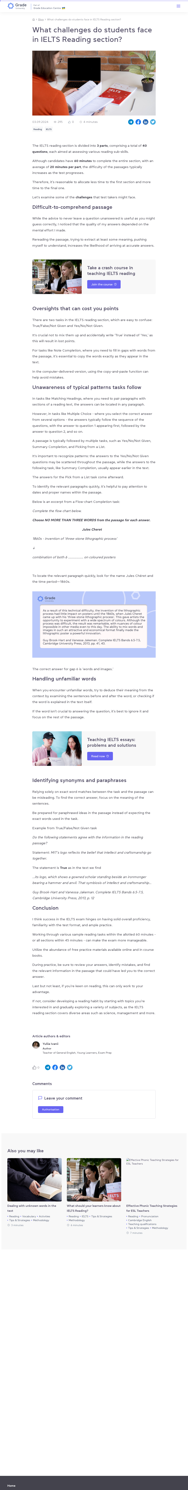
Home (11, 1485)
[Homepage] (33, 19)
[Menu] (178, 6)
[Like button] (34, 1067)
